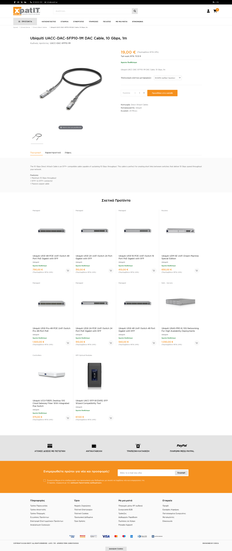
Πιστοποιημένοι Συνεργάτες (174, 513)
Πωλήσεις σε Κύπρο (126, 521)
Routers (165, 210)
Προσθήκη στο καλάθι (162, 93)
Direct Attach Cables (40, 27)
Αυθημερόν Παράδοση (127, 517)
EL (214, 2)
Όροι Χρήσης (79, 521)
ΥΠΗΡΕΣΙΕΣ (93, 21)
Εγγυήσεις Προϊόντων (39, 517)
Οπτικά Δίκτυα (25, 27)
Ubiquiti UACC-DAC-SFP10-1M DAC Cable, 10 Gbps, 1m (69, 27)
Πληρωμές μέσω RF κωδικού (130, 506)
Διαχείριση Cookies (116, 549)
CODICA (216, 543)
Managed (36, 210)
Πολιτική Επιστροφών (83, 509)
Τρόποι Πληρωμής (37, 513)
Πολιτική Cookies (81, 513)
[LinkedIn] (25, 2)
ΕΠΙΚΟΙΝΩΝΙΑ (137, 21)
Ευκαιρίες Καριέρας (171, 509)
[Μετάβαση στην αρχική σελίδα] (26, 11)
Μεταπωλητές (168, 517)
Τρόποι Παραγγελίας (38, 506)
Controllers (37, 355)
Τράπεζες (122, 513)
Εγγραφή (181, 473)
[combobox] (168, 78)
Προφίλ (166, 506)
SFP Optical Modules (84, 355)
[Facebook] (14, 2)
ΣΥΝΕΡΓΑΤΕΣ (78, 21)
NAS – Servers (167, 283)
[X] (21, 2)
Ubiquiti (139, 108)
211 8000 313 (37, 2)
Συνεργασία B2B (125, 509)
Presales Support (125, 525)
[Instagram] (18, 2)
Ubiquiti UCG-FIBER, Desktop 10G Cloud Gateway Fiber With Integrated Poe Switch (51, 403)
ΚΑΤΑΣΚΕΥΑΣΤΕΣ (49, 21)
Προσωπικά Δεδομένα (83, 517)
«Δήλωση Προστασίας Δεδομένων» (86, 483)
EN (218, 2)
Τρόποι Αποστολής (38, 509)
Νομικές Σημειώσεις (82, 506)
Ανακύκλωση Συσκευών (40, 525)
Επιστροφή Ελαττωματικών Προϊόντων (46, 521)
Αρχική (15, 27)
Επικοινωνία (167, 521)
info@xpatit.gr (52, 2)
